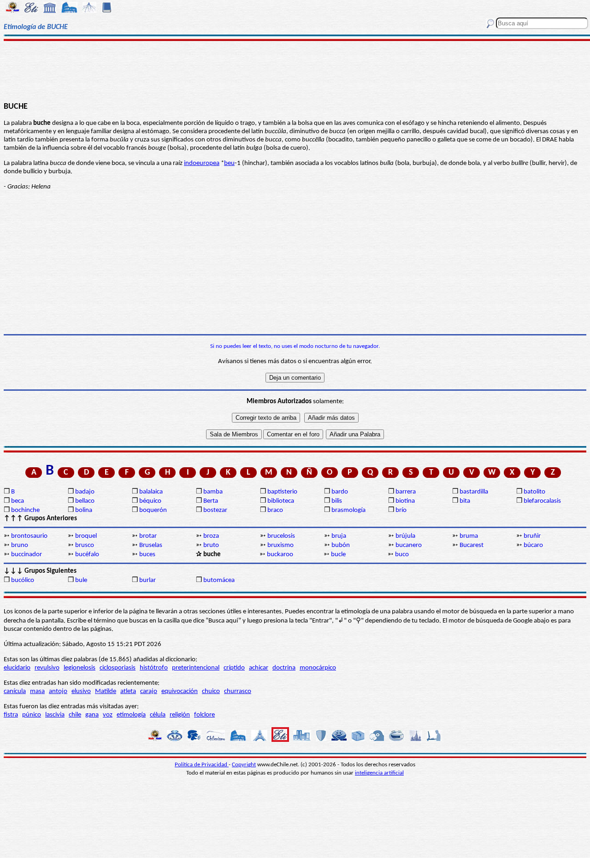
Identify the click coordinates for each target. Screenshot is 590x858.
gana (92, 714)
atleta (128, 691)
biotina (405, 501)
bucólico (22, 580)
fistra (11, 714)
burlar (147, 580)
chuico (211, 691)
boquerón (153, 510)
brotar (148, 536)
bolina (83, 510)
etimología (131, 714)
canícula (15, 691)
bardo (339, 491)
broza (211, 536)
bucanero (408, 545)
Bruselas (150, 545)
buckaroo (280, 554)
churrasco (237, 691)
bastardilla (474, 491)
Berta (210, 501)
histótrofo (154, 667)
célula (157, 714)
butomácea (219, 580)
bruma (469, 536)
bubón (340, 545)
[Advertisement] (295, 70)
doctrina (283, 667)
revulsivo (47, 667)
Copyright (244, 765)
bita (465, 501)
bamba (213, 491)
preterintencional (195, 667)
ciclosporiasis (118, 667)
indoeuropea (201, 163)
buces (147, 554)
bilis (336, 501)
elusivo (81, 691)
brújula (405, 536)
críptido (234, 667)
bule (81, 580)
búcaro (533, 545)
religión (180, 714)
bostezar (215, 510)
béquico (150, 501)
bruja (338, 536)
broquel (86, 536)
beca (17, 501)
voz (107, 714)
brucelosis (281, 536)
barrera (405, 491)
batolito (534, 491)
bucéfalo (87, 554)
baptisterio (282, 491)
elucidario (17, 667)
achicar (258, 667)
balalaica (151, 491)
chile (75, 714)
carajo (148, 691)
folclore (204, 714)
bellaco (84, 501)
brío (401, 510)
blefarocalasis (542, 501)
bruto (211, 545)
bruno (19, 545)
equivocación (179, 691)
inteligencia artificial (379, 773)
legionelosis (79, 667)
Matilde (105, 691)
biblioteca (280, 501)
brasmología (348, 510)
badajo (84, 491)
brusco (84, 545)
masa (37, 691)
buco (402, 554)
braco (275, 510)
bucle (338, 554)
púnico (31, 714)
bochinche (25, 510)
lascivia (55, 714)
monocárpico (318, 667)
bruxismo (280, 545)
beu (229, 163)
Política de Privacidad (202, 765)
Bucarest (472, 545)
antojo (58, 691)
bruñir (532, 536)
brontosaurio (29, 536)
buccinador (26, 554)
